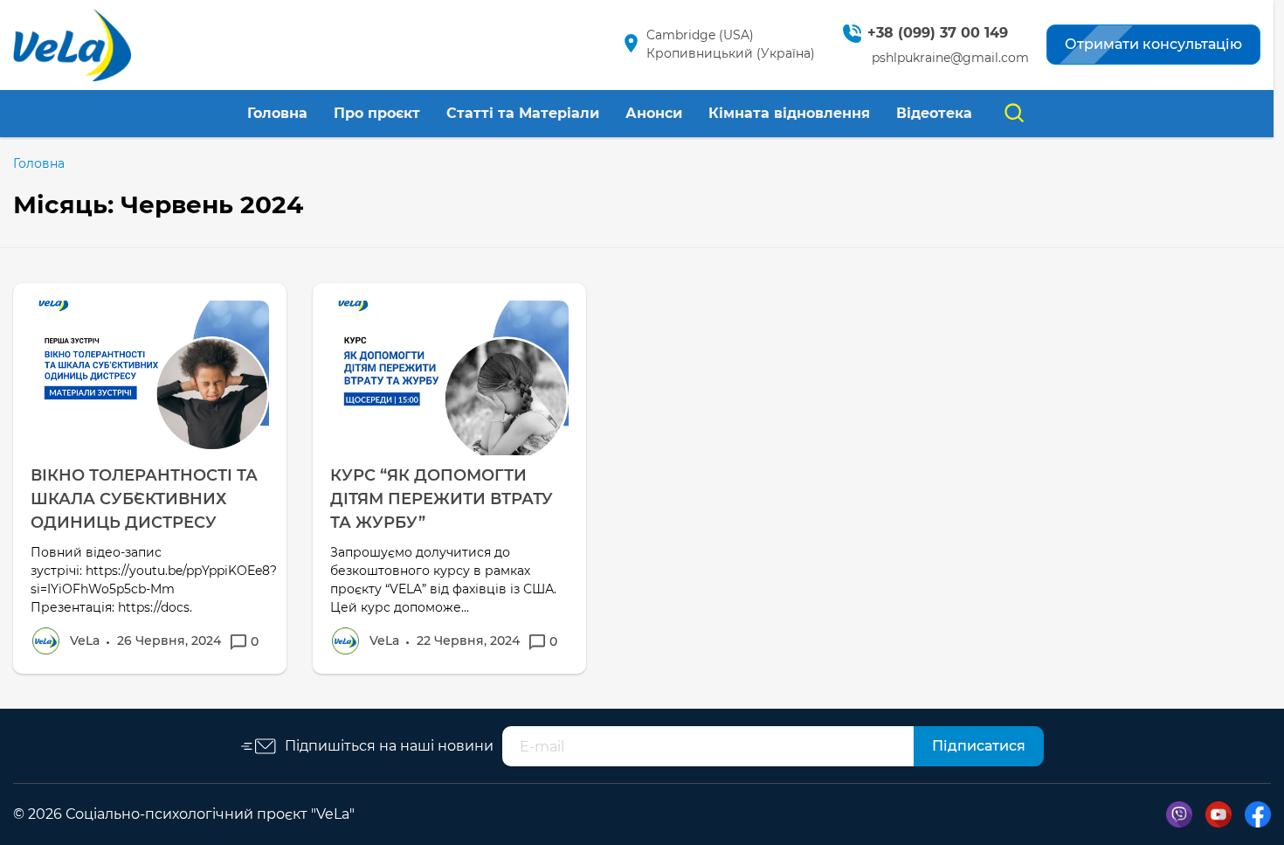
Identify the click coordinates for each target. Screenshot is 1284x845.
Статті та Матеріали (522, 113)
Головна (277, 113)
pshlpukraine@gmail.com (950, 58)
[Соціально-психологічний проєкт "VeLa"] (72, 45)
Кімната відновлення (789, 113)
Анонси (653, 113)
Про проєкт (377, 113)
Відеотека (934, 113)
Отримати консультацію (1153, 44)
